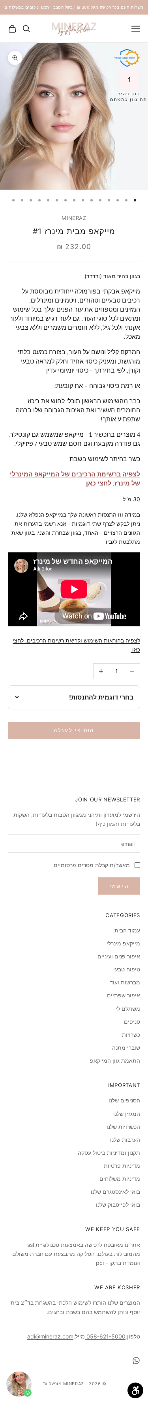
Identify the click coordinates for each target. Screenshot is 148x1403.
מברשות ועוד (125, 982)
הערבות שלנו (125, 1139)
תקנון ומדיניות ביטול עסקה (109, 1152)
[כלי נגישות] (135, 1390)
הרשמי (119, 886)
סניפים (132, 1021)
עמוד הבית (127, 930)
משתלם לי (128, 1008)
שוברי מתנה (126, 1047)
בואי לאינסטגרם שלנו (115, 1191)
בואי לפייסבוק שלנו (118, 1204)
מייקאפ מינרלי (123, 943)
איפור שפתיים (123, 995)
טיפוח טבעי (126, 969)
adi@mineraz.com (50, 1336)
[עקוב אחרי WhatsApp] (136, 1360)
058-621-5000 (105, 1336)
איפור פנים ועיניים (118, 956)
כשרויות (131, 1034)
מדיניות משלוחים (119, 1178)
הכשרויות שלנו (123, 1126)
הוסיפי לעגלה (74, 730)
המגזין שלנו (126, 1113)
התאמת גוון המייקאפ (115, 1060)
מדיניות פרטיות (122, 1165)
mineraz (74, 218)
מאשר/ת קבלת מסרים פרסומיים (92, 865)
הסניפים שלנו (124, 1100)
